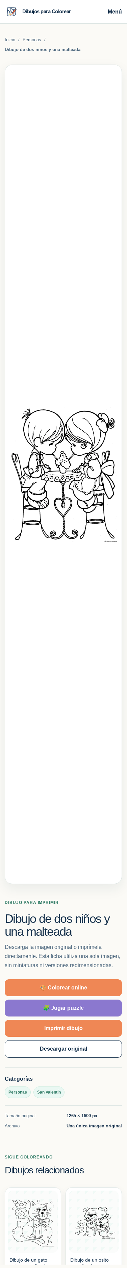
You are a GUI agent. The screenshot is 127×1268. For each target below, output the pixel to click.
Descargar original (63, 1049)
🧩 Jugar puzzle (63, 1008)
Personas (32, 39)
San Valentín (49, 1092)
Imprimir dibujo (63, 1028)
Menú (115, 12)
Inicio (10, 39)
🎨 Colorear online (63, 987)
